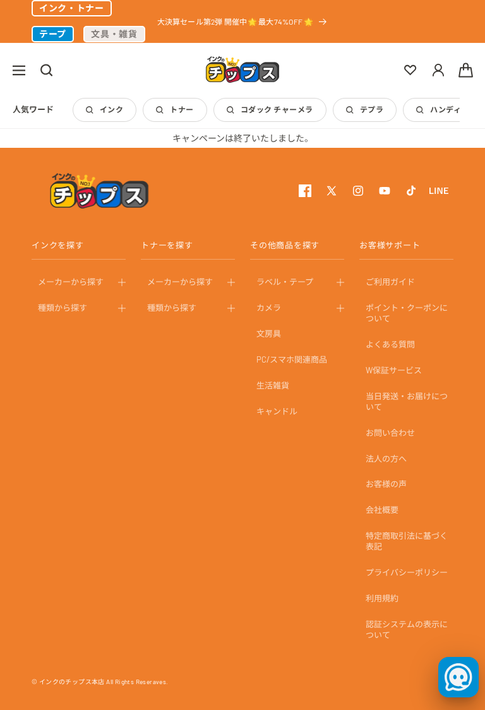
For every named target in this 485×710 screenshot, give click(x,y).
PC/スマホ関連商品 (291, 359)
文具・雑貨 (114, 33)
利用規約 (382, 598)
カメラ (268, 308)
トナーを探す (167, 245)
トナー (181, 109)
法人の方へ (386, 459)
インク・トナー (71, 8)
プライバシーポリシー (407, 572)
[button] (19, 70)
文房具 (268, 333)
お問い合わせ (390, 433)
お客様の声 (386, 484)
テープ (52, 33)
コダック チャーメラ (277, 109)
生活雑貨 (272, 385)
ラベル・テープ (284, 282)
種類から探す (62, 308)
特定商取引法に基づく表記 (407, 541)
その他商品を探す (285, 245)
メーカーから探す (71, 282)
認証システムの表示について (407, 629)
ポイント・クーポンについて (407, 313)
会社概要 (382, 510)
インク (111, 109)
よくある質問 (390, 344)
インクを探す (58, 245)
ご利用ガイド (390, 282)
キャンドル (276, 411)
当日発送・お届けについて (407, 401)
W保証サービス (394, 370)
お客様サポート (389, 245)
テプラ (371, 109)
